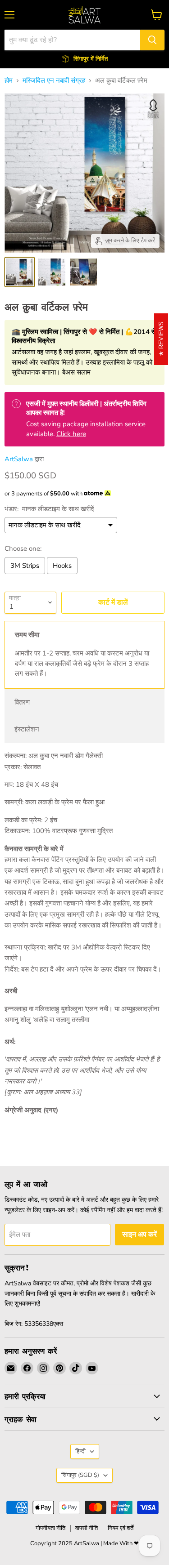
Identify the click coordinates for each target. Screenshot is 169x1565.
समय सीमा (27, 634)
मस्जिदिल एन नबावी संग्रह (54, 81)
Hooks (62, 565)
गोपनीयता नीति (50, 1528)
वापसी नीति (86, 1528)
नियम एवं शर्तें (120, 1528)
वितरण (22, 702)
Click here (71, 433)
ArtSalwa (19, 459)
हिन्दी (80, 1451)
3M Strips (24, 565)
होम (9, 81)
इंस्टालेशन (26, 729)
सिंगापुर (80, 1475)
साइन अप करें (139, 1234)
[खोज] (152, 40)
